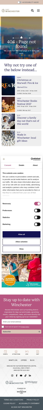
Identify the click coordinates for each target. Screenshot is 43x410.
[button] (20, 2)
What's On (13, 360)
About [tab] (35, 165)
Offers (24, 360)
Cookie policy (9, 403)
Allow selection (22, 242)
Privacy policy (33, 400)
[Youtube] (21, 375)
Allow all (21, 234)
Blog (32, 360)
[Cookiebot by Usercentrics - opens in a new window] (30, 159)
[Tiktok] (25, 375)
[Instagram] (12, 375)
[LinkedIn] (30, 375)
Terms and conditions (13, 400)
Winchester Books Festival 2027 (27, 102)
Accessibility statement (29, 403)
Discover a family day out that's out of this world (28, 120)
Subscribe (7, 332)
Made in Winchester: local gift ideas (26, 137)
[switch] (37, 210)
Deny (21, 249)
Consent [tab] (7, 165)
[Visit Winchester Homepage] (10, 10)
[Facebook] (17, 375)
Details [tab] (21, 165)
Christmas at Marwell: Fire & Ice (27, 81)
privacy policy (25, 327)
